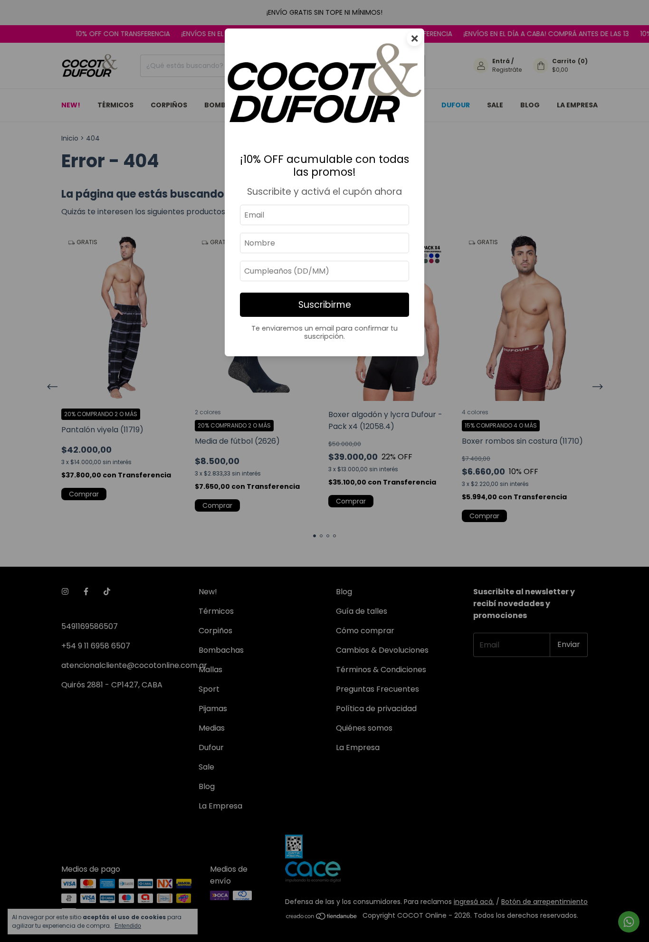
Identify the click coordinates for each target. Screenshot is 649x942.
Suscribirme (324, 304)
